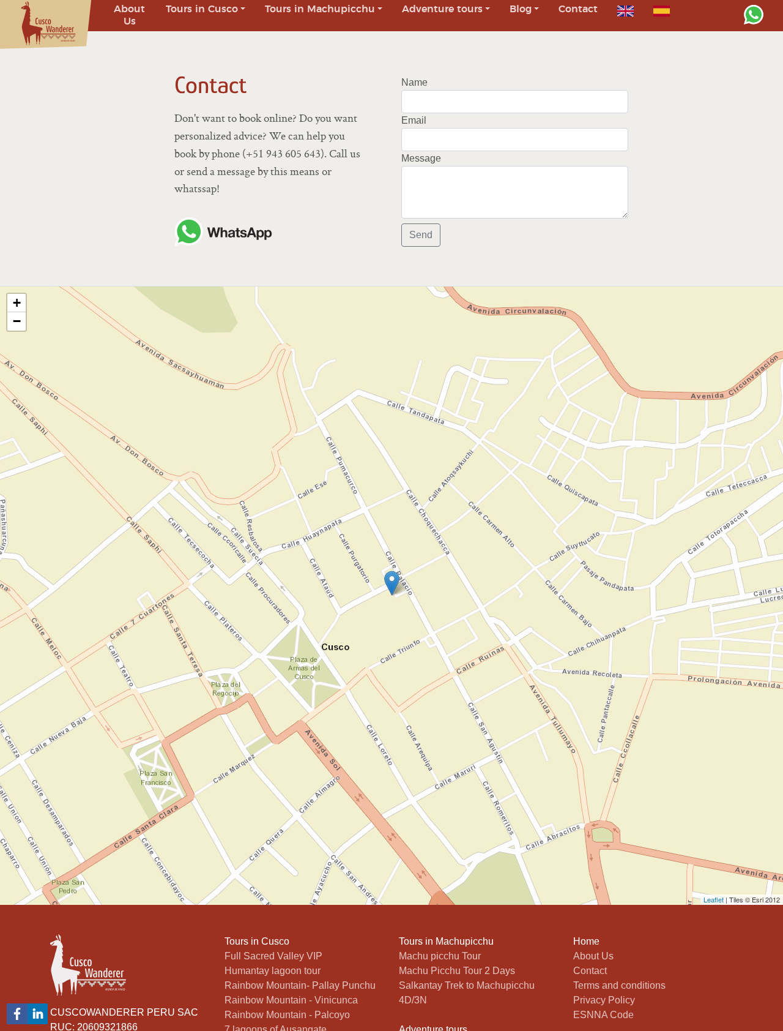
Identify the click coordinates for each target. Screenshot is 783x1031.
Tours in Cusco (257, 941)
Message (421, 158)
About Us (593, 956)
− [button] (17, 321)
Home (586, 941)
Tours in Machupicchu (446, 941)
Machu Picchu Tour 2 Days (457, 970)
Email (413, 120)
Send (420, 235)
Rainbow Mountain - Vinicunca (291, 1000)
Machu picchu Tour (440, 956)
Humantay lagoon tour (273, 970)
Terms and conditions (619, 985)
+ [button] (17, 302)
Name (414, 82)
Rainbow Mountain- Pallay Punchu (300, 985)
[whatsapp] (753, 14)
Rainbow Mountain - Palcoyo (287, 1015)
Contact (590, 970)
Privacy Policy (604, 1000)
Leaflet (713, 899)
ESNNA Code (603, 1015)
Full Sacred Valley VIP (273, 956)
